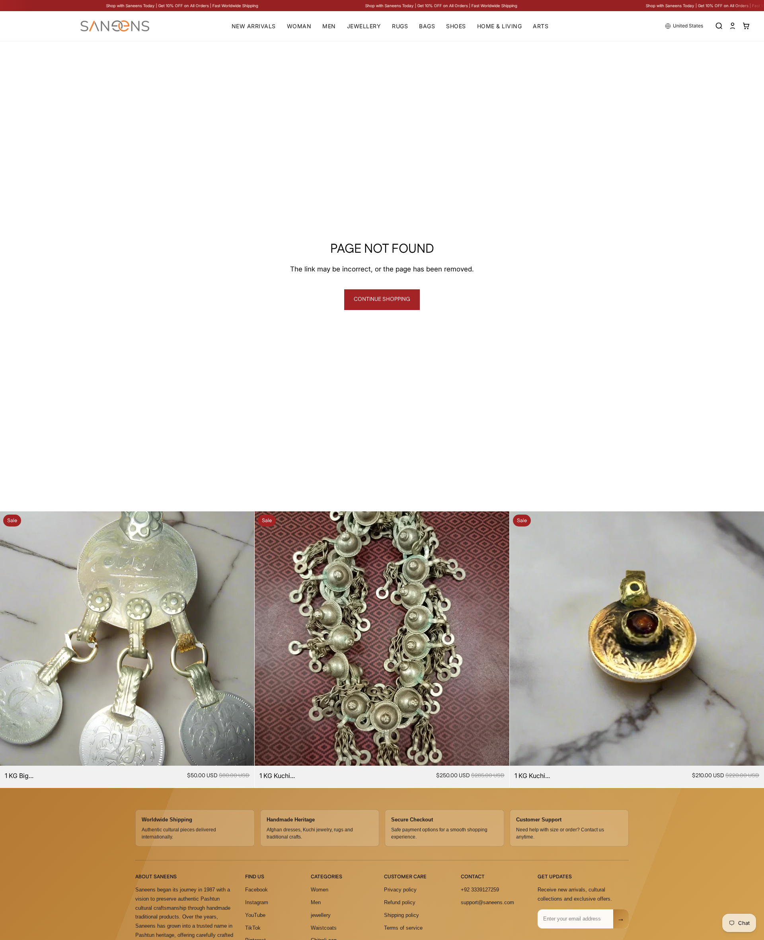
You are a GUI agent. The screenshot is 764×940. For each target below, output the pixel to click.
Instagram (256, 902)
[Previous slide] (12, 638)
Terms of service (403, 928)
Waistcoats (324, 928)
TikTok (253, 928)
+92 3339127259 (480, 890)
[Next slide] (242, 638)
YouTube (255, 915)
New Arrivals (254, 26)
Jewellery (364, 26)
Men (329, 26)
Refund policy (399, 902)
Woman (299, 26)
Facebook (256, 890)
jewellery (321, 915)
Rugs (400, 26)
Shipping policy (401, 915)
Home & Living (499, 26)
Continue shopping (382, 299)
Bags (427, 26)
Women (319, 890)
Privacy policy (400, 890)
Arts (540, 26)
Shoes (456, 26)
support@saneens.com (487, 902)
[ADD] (242, 753)
